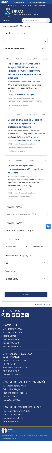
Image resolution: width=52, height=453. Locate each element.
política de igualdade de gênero (19, 196)
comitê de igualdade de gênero (24, 144)
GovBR (4, 2)
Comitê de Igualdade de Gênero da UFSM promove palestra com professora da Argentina (25, 123)
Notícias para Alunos (25, 147)
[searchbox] (26, 214)
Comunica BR (19, 2)
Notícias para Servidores (17, 151)
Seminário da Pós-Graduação (18, 105)
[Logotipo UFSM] (8, 11)
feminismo (12, 147)
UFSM (7, 114)
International (25, 6)
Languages (11, 6)
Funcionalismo (33, 140)
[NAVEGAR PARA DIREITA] (50, 2)
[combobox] (26, 214)
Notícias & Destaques (26, 94)
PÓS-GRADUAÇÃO (15, 102)
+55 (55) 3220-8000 (12, 346)
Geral (19, 189)
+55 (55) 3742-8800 (11, 399)
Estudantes (22, 140)
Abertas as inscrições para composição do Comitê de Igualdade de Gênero (26, 169)
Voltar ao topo (43, 304)
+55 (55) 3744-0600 (12, 374)
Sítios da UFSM (40, 6)
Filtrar (26, 294)
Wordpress (42, 435)
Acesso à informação (38, 2)
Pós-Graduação (28, 102)
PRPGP (8, 58)
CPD (15, 438)
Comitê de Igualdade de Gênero (24, 98)
